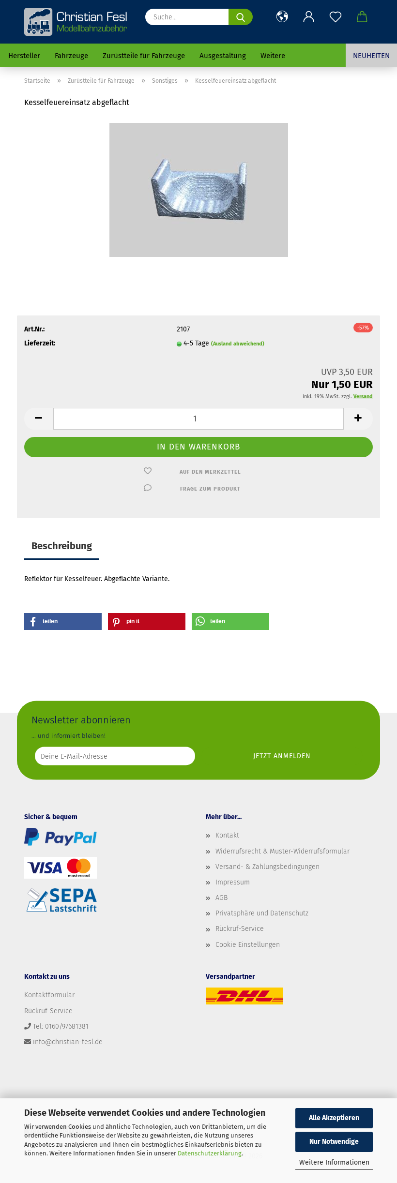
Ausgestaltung (222, 55)
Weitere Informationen (334, 1162)
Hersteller (24, 55)
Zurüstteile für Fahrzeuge (144, 55)
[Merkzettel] (335, 17)
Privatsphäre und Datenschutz (261, 913)
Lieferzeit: (39, 343)
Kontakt (227, 835)
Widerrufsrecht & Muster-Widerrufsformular (282, 851)
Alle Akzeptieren (334, 1118)
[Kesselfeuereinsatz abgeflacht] (198, 189)
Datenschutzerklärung (210, 1153)
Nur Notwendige (334, 1142)
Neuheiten (371, 55)
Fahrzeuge (71, 55)
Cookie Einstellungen (247, 945)
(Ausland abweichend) (237, 344)
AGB (221, 898)
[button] (282, 17)
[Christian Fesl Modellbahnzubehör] (76, 22)
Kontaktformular (49, 995)
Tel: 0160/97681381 (61, 1026)
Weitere (272, 55)
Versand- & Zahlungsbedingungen (267, 867)
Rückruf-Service (239, 929)
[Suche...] (241, 17)
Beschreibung (61, 546)
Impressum (232, 882)
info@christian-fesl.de (68, 1042)
